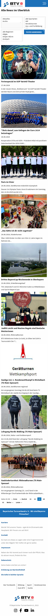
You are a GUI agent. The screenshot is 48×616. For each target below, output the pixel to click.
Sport (29, 585)
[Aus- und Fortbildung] (34, 26)
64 (44, 499)
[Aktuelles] (12, 19)
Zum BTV (21, 588)
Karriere (4, 522)
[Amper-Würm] (12, 36)
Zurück (24, 499)
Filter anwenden (34, 32)
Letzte (18, 502)
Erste (15, 499)
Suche (30, 588)
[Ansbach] (12, 39)
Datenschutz (6, 560)
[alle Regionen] (12, 32)
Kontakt (4, 535)
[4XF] (34, 21)
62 (35, 499)
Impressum (5, 547)
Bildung (21, 585)
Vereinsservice (40, 585)
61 (30, 499)
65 (3, 502)
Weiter (9, 502)
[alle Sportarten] (34, 19)
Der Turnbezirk (9, 585)
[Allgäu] (12, 34)
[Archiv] (12, 21)
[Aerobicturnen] (34, 23)
